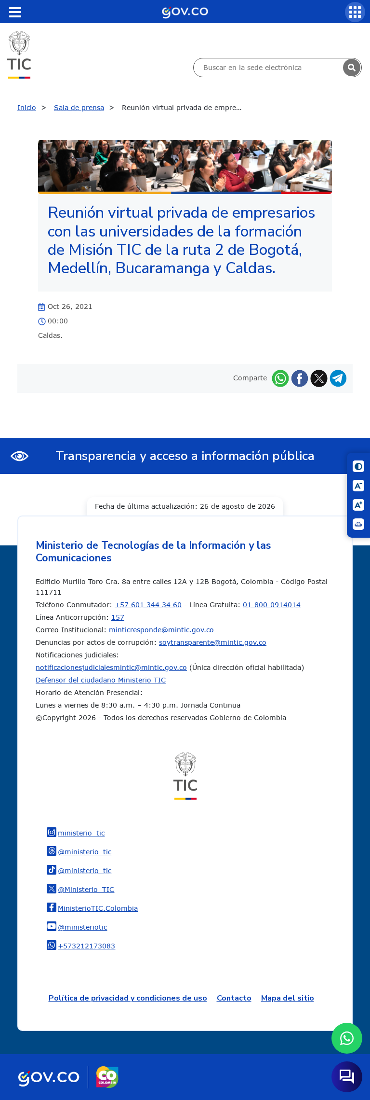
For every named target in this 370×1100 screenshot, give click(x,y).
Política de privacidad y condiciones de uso (128, 998)
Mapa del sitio (287, 998)
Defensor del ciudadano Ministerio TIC (101, 680)
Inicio (26, 107)
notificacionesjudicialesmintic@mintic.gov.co (111, 667)
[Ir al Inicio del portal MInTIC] (19, 54)
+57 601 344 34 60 (148, 604)
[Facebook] (299, 378)
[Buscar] (351, 67)
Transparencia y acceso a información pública (185, 456)
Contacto (234, 998)
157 (117, 617)
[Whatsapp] (280, 378)
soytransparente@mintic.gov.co (212, 642)
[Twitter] (319, 378)
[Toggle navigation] (15, 12)
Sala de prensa (79, 107)
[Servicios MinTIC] (355, 12)
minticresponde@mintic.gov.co (161, 630)
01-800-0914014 (272, 604)
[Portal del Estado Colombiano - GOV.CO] (185, 11)
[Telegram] (338, 378)
